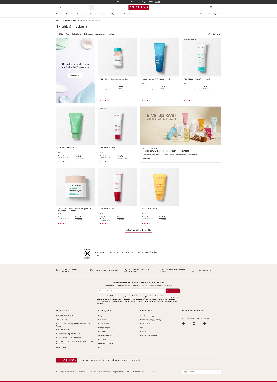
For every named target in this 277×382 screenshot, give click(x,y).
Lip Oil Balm (61, 348)
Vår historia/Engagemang (150, 320)
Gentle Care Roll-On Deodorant (68, 338)
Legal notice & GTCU (121, 372)
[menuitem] (210, 7)
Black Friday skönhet (148, 335)
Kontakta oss (103, 324)
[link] (180, 134)
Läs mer (96, 256)
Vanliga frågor (104, 328)
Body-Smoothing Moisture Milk (68, 334)
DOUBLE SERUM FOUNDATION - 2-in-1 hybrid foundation (74, 343)
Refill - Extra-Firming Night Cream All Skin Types (73, 325)
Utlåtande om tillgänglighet (143, 372)
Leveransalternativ (105, 343)
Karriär (143, 331)
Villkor (93, 372)
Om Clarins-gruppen (148, 316)
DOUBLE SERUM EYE (64, 316)
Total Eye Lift (61, 320)
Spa (141, 328)
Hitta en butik (145, 324)
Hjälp (100, 316)
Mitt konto (102, 331)
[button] (75, 310)
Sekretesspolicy (104, 372)
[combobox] (201, 371)
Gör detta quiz (75, 75)
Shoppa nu (146, 158)
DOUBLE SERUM (63, 330)
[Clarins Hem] (139, 7)
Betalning (102, 347)
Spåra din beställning (106, 335)
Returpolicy (103, 320)
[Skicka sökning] (91, 7)
